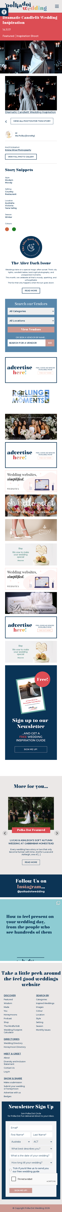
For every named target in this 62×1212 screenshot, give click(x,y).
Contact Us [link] (9, 1068)
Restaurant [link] (10, 194)
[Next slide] (56, 833)
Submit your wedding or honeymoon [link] (14, 1087)
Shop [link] (6, 1022)
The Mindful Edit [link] (12, 1026)
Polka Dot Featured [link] (31, 830)
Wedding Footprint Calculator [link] (13, 1031)
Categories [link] (41, 999)
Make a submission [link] (13, 1082)
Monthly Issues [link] (43, 1030)
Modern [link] (9, 180)
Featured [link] (9, 36)
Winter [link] (8, 217)
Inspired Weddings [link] (45, 1003)
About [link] (7, 1058)
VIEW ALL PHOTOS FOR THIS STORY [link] (32, 121)
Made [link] (6, 1007)
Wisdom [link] (8, 1003)
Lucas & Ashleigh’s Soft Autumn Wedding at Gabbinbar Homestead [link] (31, 842)
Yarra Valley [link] (11, 208)
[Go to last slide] (5, 833)
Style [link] (38, 1018)
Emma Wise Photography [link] (18, 150)
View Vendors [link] (31, 329)
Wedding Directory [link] (13, 1043)
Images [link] (39, 1007)
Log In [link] (7, 1071)
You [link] (5, 1011)
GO (50, 342)
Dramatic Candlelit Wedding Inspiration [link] (30, 112)
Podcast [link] (8, 1018)
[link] (4, 12)
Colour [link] (39, 1011)
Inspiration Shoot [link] (27, 36)
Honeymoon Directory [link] (15, 1047)
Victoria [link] (9, 205)
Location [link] (40, 1014)
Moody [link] (8, 182)
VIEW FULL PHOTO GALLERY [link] (21, 157)
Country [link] (9, 191)
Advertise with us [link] (12, 1092)
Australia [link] (9, 203)
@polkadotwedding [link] (31, 891)
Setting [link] (39, 1022)
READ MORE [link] (31, 290)
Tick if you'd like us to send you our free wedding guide (31, 1170)
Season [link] (39, 1026)
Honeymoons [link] (10, 1014)
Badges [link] (7, 1096)
